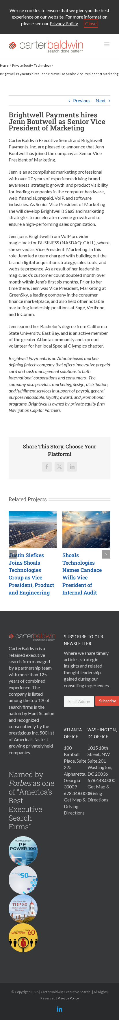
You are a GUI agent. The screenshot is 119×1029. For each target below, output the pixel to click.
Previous (81, 100)
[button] (13, 554)
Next (101, 100)
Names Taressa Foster (53, 574)
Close (90, 23)
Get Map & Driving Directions (75, 806)
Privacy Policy (64, 23)
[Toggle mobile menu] (107, 44)
